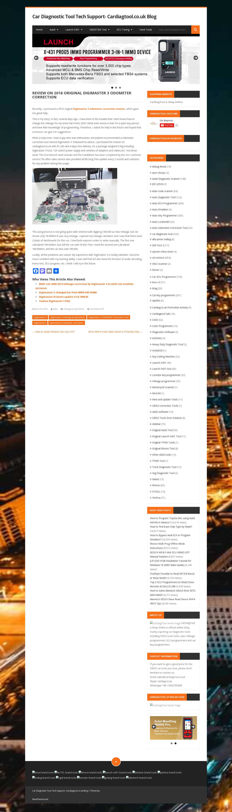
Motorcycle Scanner (163, 387)
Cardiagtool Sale (161, 313)
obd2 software (160, 411)
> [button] (195, 58)
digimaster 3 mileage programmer (67, 317)
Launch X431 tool (161, 368)
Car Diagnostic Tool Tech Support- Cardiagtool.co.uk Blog (94, 16)
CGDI (155, 319)
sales (55, 309)
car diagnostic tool (162, 234)
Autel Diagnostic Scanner (166, 178)
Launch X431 (72, 29)
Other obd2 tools (161, 454)
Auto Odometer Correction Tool (170, 227)
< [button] (36, 58)
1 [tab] (112, 88)
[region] (116, 59)
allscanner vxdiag (161, 239)
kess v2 (156, 282)
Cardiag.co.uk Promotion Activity (170, 307)
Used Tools (145, 29)
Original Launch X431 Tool (166, 436)
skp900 (156, 300)
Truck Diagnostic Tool (164, 467)
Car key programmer (163, 295)
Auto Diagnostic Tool (164, 197)
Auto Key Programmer (164, 215)
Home (39, 29)
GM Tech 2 (158, 245)
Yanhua (156, 497)
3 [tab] (120, 88)
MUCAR (156, 393)
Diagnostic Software (163, 332)
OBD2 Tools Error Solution (167, 417)
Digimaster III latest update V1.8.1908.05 (63, 296)
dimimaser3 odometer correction (66, 322)
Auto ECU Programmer (164, 203)
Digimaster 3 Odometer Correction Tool (109, 317)
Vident (155, 479)
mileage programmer (74, 309)
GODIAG (157, 338)
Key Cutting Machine (163, 356)
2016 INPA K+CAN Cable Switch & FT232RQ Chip (115, 331)
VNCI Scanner (159, 263)
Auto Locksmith (160, 221)
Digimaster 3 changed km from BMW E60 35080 (68, 292)
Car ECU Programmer (164, 276)
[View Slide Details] (116, 59)
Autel (53, 29)
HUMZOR (157, 350)
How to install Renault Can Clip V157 (53, 331)
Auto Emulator (160, 209)
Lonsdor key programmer (166, 375)
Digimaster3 (40, 322)
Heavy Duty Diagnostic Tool (167, 344)
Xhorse (156, 485)
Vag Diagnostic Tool (163, 473)
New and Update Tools (165, 399)
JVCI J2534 (157, 184)
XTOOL (156, 491)
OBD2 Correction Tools (165, 405)
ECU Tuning (123, 29)
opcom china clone (162, 251)
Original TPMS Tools (163, 442)
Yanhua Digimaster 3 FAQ (54, 301)
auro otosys (158, 172)
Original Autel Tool (162, 430)
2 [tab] (116, 88)
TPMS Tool (158, 460)
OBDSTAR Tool (98, 29)
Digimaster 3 (40, 317)
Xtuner (155, 269)
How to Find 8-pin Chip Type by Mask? (171, 526)
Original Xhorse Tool (163, 448)
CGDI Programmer (162, 326)
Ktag (154, 288)
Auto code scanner (162, 191)
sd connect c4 (159, 257)
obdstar (156, 424)
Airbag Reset (159, 166)
